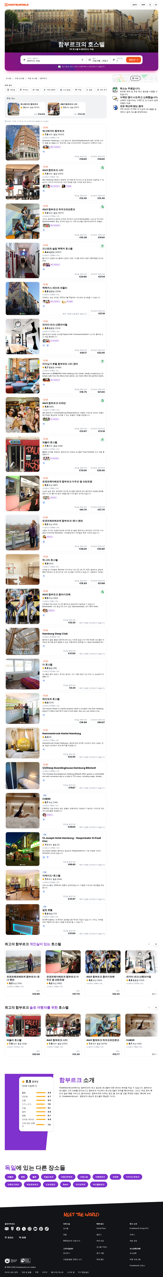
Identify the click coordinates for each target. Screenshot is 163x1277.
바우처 (44, 1272)
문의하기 (66, 1253)
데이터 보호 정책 (11, 1272)
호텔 (44, 795)
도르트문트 (50, 1184)
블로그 (99, 1234)
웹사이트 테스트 (57, 1272)
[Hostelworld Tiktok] (47, 1229)
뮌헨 (23, 1177)
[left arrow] (149, 944)
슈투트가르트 (13, 1184)
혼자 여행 (100, 1253)
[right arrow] (155, 944)
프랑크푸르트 (67, 1177)
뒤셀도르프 (48, 1177)
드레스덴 (84, 1177)
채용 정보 (133, 1241)
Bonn (65, 1184)
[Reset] (82, 60)
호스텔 (45, 127)
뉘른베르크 (100, 1177)
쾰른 (34, 1177)
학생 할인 (100, 1259)
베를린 (10, 1177)
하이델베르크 (98, 1184)
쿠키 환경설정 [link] (83, 1272)
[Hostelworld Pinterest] (41, 1229)
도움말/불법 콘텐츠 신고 (72, 1259)
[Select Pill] (150, 4)
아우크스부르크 (132, 1177)
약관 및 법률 (26, 1272)
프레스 (132, 1234)
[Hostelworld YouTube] (35, 1229)
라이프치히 (80, 1184)
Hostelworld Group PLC (139, 1228)
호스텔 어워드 (102, 1247)
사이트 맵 (71, 1272)
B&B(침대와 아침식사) (71, 1241)
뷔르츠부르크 (32, 1184)
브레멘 (115, 1177)
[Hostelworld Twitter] (24, 1229)
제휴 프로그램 (135, 1259)
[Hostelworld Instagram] (30, 1229)
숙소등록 (133, 1253)
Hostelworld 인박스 (137, 1265)
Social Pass (101, 1228)
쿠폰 (36, 1272)
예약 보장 (100, 1241)
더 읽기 (46, 121)
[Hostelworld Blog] (7, 1229)
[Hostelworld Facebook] (18, 1229)
